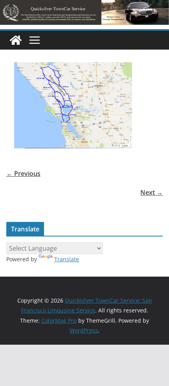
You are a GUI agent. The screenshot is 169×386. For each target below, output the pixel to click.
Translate (66, 259)
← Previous (23, 173)
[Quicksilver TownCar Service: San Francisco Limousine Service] (15, 40)
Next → (151, 192)
